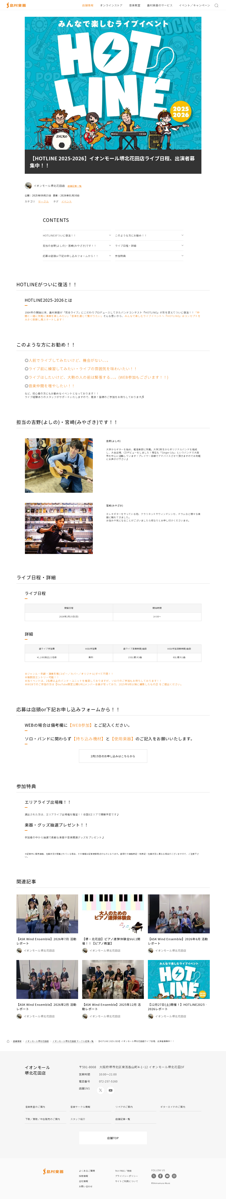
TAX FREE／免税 (123, 1170)
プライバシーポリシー (126, 1176)
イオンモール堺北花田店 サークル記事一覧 (73, 1041)
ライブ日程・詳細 (125, 245)
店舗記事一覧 (75, 186)
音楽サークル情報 (80, 1106)
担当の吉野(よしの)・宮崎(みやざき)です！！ (70, 245)
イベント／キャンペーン (194, 5)
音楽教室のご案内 (35, 1106)
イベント (66, 201)
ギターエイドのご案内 (172, 1106)
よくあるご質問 (87, 1170)
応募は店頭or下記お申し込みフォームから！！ (71, 256)
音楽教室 (135, 5)
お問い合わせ (86, 1186)
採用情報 (83, 1176)
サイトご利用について (126, 1181)
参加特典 (120, 256)
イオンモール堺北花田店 (37, 1041)
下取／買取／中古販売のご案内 (42, 1119)
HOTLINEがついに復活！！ (59, 235)
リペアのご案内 (124, 1106)
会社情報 (83, 1181)
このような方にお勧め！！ (131, 235)
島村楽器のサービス (160, 5)
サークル (43, 201)
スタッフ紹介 (77, 1119)
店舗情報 (88, 5)
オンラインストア (111, 5)
